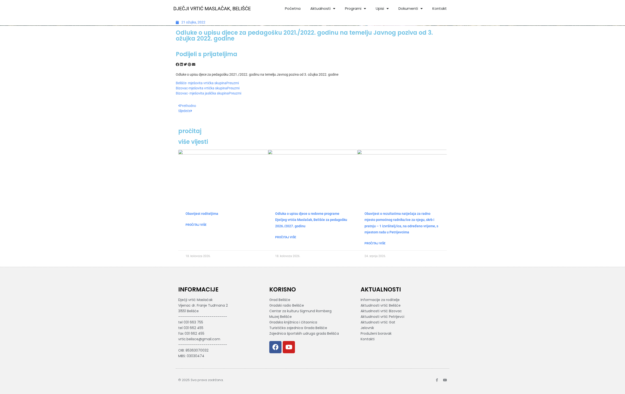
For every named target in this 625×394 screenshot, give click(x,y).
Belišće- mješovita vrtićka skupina (201, 83)
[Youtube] (289, 347)
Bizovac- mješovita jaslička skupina (202, 93)
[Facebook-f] (436, 380)
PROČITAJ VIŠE (196, 225)
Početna (293, 8)
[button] (177, 64)
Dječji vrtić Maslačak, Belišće (212, 8)
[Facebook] (275, 347)
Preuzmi (232, 83)
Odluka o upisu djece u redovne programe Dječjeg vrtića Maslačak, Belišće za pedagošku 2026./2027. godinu (311, 220)
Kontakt (439, 8)
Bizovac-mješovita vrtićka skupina (201, 88)
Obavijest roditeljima (202, 214)
